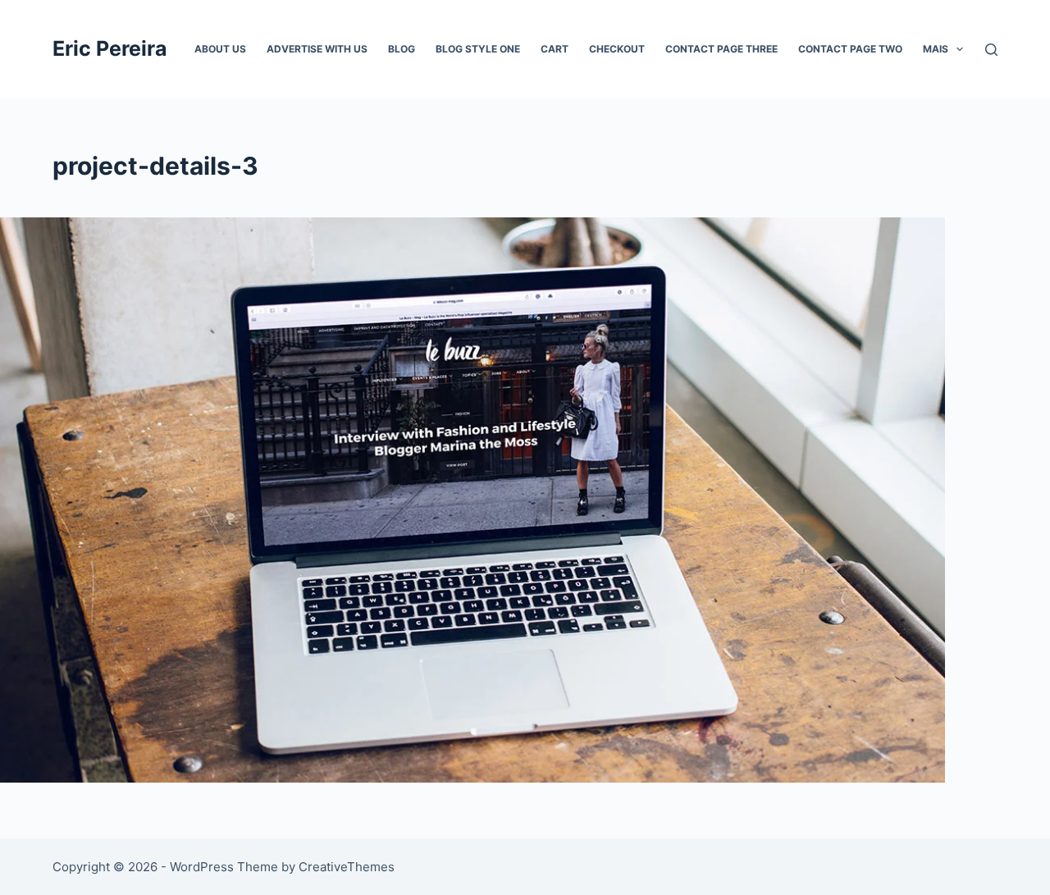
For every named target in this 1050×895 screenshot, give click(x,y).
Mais (935, 49)
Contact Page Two (850, 49)
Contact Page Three (721, 49)
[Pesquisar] (991, 49)
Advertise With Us (317, 49)
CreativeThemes (347, 866)
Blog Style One (478, 49)
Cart (554, 49)
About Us (220, 49)
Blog (401, 49)
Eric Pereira (109, 48)
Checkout (617, 49)
